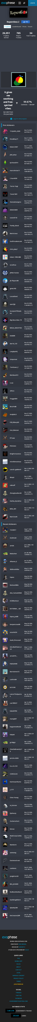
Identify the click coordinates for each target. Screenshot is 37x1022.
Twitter (18, 995)
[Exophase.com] (9, 3)
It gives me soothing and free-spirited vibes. (8, 100)
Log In (32, 3)
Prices (24, 27)
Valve (27, 950)
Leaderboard (16, 27)
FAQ (18, 958)
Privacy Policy (18, 978)
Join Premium (18, 984)
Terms (18, 981)
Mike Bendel (22, 944)
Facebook (18, 998)
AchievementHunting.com (18, 1001)
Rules (19, 964)
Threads (18, 992)
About (18, 967)
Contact (18, 970)
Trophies (7, 27)
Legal (18, 973)
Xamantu (22, 947)
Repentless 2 (13, 21)
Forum (30, 27)
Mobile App (18, 961)
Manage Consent (18, 975)
